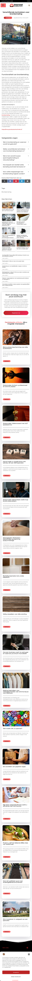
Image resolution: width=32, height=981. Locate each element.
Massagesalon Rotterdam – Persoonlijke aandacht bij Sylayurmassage (12, 539)
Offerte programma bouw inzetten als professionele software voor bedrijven (23, 210)
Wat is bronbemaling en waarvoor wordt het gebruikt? (16, 143)
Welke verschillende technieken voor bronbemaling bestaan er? (16, 150)
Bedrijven (8, 17)
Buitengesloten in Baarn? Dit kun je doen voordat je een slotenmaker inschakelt (15, 273)
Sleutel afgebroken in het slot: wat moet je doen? (8, 210)
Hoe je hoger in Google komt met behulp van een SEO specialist (14, 462)
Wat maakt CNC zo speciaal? (12, 728)
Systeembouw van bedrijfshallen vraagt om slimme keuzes (14, 266)
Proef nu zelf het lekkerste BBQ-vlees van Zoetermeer (15, 843)
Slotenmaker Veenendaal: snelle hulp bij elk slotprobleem (15, 500)
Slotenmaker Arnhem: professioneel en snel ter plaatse (15, 385)
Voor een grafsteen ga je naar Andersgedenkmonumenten (13, 881)
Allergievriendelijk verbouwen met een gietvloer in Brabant (7, 248)
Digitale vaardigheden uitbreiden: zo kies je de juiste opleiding (22, 236)
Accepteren (16, 972)
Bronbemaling (6, 192)
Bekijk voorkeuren (16, 976)
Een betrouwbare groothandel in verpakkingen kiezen (21, 223)
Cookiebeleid (15, 980)
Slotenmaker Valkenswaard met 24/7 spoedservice (15, 424)
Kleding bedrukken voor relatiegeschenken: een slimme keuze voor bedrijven (15, 692)
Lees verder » (5, 258)
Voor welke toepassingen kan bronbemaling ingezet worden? (16, 173)
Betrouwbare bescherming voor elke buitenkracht (15, 347)
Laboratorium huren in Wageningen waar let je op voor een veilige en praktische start (8, 223)
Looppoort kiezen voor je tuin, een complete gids (23, 248)
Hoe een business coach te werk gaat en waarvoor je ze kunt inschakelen (15, 652)
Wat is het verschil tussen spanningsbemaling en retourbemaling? (16, 158)
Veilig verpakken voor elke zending (15, 614)
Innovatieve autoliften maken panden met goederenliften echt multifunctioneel (16, 285)
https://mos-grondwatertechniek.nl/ (12, 129)
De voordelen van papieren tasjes (14, 766)
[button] (29, 954)
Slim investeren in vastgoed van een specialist (15, 919)
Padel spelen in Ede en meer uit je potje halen (13, 261)
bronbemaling (6, 115)
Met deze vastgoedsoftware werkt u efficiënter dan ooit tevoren (15, 805)
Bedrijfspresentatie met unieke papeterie (13, 576)
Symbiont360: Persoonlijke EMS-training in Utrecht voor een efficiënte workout (15, 256)
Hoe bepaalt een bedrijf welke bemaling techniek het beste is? (16, 166)
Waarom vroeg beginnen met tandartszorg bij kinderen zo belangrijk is (15, 279)
